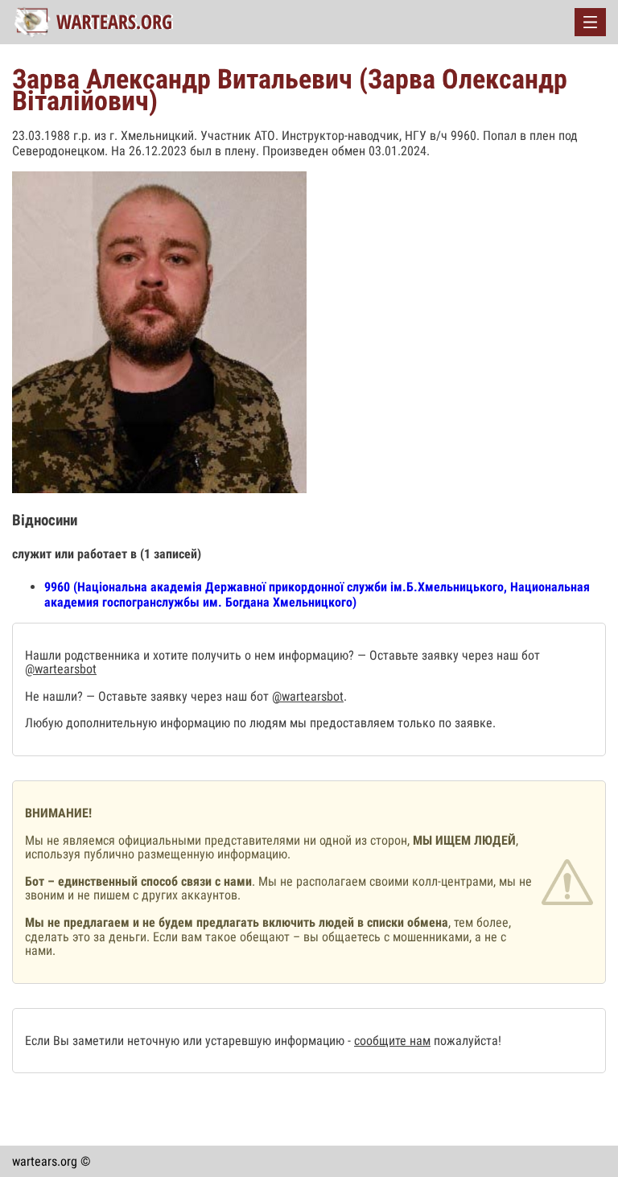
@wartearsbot (61, 669)
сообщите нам (392, 1040)
